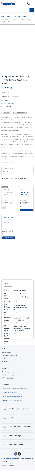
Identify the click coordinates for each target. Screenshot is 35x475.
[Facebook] (15, 454)
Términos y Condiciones (9, 372)
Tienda (9, 16)
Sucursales (5, 361)
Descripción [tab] (6, 112)
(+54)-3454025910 (13, 392)
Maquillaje (17, 16)
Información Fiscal (8, 378)
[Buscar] (31, 10)
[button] (26, 210)
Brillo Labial (4, 19)
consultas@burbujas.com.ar (14, 396)
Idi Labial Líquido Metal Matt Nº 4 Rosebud (7, 203)
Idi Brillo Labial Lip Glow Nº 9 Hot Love (25, 203)
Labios (24, 16)
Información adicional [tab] (20, 112)
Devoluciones (6, 352)
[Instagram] (19, 454)
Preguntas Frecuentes (9, 355)
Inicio (2, 16)
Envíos (4, 358)
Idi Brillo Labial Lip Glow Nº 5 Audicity (7, 230)
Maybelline (9, 106)
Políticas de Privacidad (9, 375)
